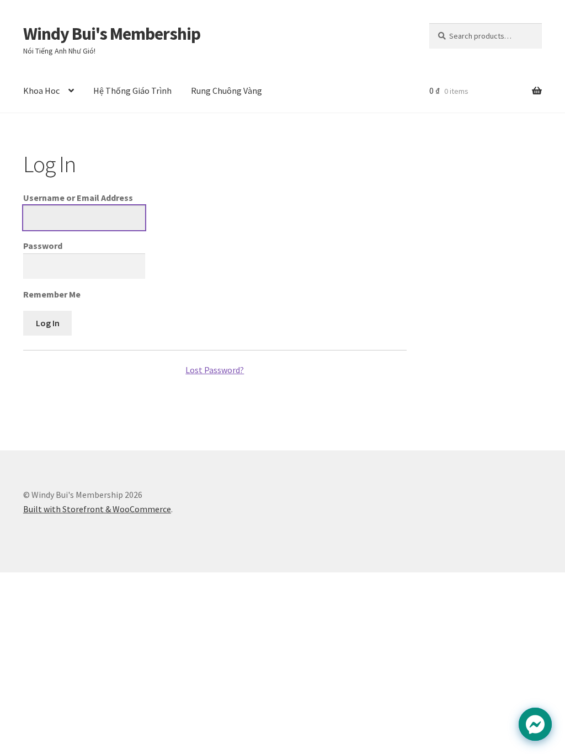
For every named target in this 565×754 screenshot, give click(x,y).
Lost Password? (214, 369)
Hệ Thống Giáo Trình (132, 90)
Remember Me (52, 294)
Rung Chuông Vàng (226, 90)
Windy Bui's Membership (111, 34)
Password (42, 245)
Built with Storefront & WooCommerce (97, 508)
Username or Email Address (78, 197)
